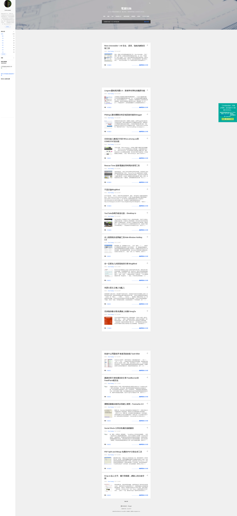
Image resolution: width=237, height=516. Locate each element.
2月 (3, 49)
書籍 (108, 16)
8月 (3, 36)
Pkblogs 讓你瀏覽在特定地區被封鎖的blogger (123, 115)
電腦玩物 (126, 8)
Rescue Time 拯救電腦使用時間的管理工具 (122, 165)
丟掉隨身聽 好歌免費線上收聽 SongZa (120, 311)
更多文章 (126, 501)
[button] (147, 45)
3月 (3, 47)
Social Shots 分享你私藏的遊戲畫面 (119, 428)
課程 (104, 16)
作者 (112, 16)
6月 (3, 40)
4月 (3, 45)
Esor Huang (8, 10)
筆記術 (138, 16)
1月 (3, 52)
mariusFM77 (129, 508)
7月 (3, 38)
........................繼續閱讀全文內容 (140, 65)
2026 (2, 34)
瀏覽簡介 (7, 26)
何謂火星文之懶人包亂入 (114, 288)
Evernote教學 (145, 16)
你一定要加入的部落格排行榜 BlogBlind (120, 264)
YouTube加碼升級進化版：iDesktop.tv (120, 213)
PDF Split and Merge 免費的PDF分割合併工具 (123, 452)
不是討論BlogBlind (112, 190)
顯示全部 (146, 21)
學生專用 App (118, 16)
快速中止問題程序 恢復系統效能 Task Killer (122, 354)
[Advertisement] (126, 33)
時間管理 (133, 16)
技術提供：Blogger (127, 506)
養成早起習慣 (126, 16)
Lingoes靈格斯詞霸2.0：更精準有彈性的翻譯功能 (124, 91)
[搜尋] (150, 3)
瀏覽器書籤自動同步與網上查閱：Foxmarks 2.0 (123, 404)
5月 (3, 43)
